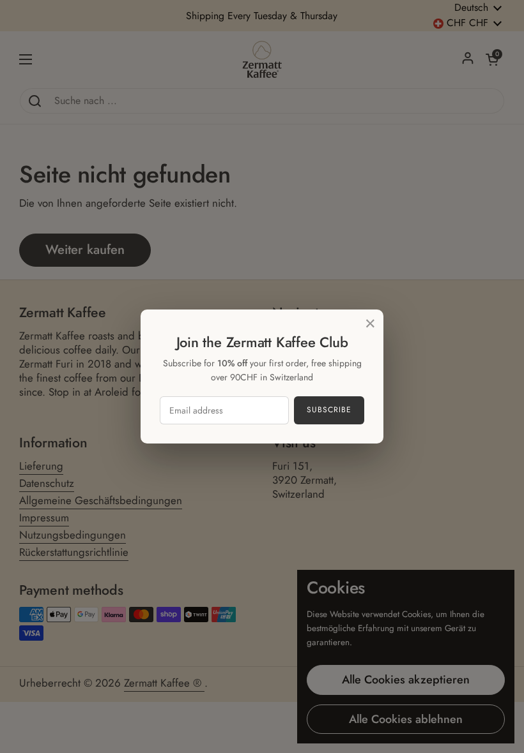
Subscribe (329, 409)
